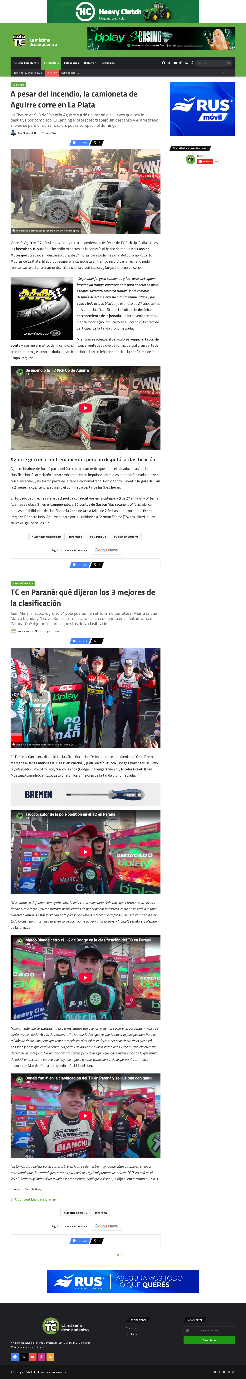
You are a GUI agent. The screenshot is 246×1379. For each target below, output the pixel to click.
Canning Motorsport (47, 536)
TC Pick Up (50, 63)
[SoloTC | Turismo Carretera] (34, 40)
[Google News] (106, 550)
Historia (89, 63)
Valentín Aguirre (127, 536)
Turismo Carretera (24, 63)
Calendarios (71, 63)
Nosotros (131, 1328)
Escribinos (108, 63)
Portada (76, 536)
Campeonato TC (70, 76)
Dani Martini (24, 133)
